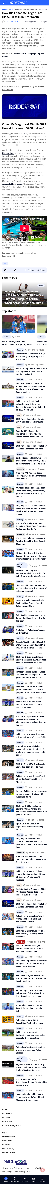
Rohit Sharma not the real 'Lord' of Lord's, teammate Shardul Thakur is (30, 779)
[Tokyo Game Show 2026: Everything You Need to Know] (8, 1019)
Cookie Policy (8, 1148)
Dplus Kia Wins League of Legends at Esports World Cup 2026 (29, 826)
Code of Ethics (8, 1152)
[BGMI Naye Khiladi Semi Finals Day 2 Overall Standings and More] (8, 903)
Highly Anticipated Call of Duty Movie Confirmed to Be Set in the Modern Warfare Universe (31, 1067)
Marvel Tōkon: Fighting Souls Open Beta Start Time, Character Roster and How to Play (31, 526)
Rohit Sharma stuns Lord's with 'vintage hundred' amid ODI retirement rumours (30, 919)
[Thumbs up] (5, 270)
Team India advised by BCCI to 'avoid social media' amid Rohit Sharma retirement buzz (30, 1097)
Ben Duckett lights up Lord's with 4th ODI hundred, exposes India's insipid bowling (31, 978)
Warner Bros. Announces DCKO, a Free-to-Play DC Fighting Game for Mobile (30, 356)
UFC (5, 263)
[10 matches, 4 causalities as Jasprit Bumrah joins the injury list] (8, 1006)
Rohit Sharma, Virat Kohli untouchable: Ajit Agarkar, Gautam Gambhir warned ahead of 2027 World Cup (18, 343)
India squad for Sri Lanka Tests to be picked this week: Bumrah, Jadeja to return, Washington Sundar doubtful (24, 297)
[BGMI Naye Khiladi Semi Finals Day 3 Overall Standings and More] (8, 445)
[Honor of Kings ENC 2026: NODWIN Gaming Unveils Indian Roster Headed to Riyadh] (8, 369)
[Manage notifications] (42, 1170)
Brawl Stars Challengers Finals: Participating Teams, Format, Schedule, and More (30, 603)
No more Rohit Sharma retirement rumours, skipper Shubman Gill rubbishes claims (31, 794)
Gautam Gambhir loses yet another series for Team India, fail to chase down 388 (30, 948)
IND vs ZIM (15, 1181)
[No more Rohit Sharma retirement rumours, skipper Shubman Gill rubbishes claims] (8, 791)
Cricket (6, 337)
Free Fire (20, 469)
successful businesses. (12, 184)
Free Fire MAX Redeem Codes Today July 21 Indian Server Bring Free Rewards (31, 476)
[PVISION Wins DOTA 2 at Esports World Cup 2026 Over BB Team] (8, 763)
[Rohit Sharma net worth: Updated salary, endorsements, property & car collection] (8, 1032)
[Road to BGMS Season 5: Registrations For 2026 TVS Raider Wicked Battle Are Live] (8, 431)
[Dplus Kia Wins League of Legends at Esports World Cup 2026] (8, 824)
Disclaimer (7, 1140)
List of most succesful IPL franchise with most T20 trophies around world (31, 1082)
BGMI (19, 415)
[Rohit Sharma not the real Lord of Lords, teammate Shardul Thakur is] (8, 776)
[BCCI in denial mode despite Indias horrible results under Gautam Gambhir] (8, 702)
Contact (5, 1132)
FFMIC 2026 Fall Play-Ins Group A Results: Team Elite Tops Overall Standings (30, 541)
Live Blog (20, 942)
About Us (6, 1144)
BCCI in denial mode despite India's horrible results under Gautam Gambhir (29, 704)
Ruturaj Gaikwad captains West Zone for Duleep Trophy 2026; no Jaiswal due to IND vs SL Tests (31, 674)
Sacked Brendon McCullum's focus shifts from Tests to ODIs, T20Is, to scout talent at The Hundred (31, 461)
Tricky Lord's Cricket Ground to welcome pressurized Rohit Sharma (30, 1050)
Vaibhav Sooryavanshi (12, 1125)
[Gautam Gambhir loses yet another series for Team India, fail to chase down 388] (8, 946)
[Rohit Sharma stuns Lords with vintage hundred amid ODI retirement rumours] (8, 916)
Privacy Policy (8, 1136)
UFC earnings (8, 153)
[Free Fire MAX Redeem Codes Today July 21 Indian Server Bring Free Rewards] (8, 473)
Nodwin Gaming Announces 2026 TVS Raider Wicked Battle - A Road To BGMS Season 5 (30, 892)
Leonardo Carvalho (13, 22)
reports (24, 133)
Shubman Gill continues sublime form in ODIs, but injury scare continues (30, 933)
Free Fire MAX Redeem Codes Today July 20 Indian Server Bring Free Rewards (31, 859)
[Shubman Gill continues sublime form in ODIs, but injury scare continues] (8, 931)
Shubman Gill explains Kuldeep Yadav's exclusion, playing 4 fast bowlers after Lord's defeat (31, 660)
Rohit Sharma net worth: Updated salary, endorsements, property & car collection (30, 1035)
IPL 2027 (6, 1117)
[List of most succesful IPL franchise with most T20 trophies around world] (8, 1080)
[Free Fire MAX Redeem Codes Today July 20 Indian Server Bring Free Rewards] (8, 857)
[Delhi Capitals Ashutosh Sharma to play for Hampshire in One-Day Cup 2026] (8, 615)
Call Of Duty (20, 565)
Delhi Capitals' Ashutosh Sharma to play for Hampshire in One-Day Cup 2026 (31, 618)
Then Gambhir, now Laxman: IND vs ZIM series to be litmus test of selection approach (31, 588)
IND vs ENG (7, 1113)
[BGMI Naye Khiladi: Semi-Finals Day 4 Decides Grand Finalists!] (8, 418)
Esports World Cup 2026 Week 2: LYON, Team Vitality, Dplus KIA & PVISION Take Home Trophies (30, 645)
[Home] (18, 2)
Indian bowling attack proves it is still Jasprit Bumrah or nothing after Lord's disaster (31, 963)
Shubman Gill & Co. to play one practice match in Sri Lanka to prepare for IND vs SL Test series (31, 689)
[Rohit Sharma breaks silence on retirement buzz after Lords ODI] (8, 733)
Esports (20, 365)
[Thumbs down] (14, 270)
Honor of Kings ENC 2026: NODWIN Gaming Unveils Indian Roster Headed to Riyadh (31, 371)
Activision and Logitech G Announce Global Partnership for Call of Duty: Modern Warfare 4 (30, 573)
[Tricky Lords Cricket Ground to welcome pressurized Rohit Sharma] (8, 1048)
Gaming (20, 350)
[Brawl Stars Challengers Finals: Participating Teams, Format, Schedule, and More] (8, 601)
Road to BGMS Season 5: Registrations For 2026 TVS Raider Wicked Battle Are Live (29, 434)
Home (4, 1109)
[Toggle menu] (3, 2)
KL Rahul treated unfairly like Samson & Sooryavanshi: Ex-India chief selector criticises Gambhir (31, 556)
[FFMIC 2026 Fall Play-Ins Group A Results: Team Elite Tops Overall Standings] (8, 539)
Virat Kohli (7, 1121)
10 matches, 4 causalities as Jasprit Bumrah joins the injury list (30, 1008)
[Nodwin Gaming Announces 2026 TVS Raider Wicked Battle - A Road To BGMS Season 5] (8, 889)
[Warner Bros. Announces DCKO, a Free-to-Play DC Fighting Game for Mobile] (8, 354)
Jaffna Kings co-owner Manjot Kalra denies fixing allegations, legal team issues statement (30, 993)
